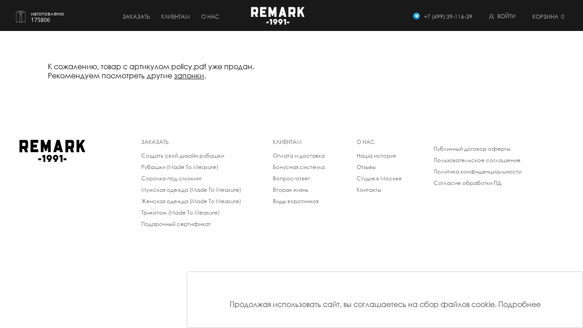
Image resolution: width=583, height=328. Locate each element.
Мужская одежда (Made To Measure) (191, 189)
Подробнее (519, 304)
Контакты (369, 189)
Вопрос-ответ (291, 178)
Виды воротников (296, 201)
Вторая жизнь (290, 189)
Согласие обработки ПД (467, 182)
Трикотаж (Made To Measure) (180, 212)
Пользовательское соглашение (477, 160)
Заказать (136, 16)
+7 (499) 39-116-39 (448, 16)
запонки (189, 75)
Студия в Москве (379, 178)
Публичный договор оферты (472, 148)
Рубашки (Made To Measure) (179, 167)
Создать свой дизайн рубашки (182, 155)
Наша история (376, 155)
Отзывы (366, 167)
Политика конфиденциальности (478, 171)
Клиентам (175, 16)
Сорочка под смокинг (171, 178)
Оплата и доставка (299, 155)
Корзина (548, 16)
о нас (210, 16)
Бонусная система (299, 167)
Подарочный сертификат (176, 223)
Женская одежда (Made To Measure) (191, 201)
